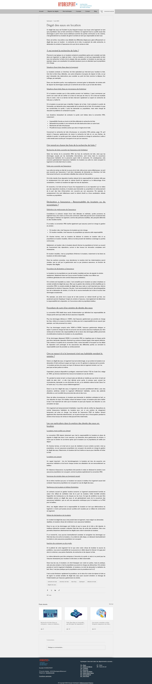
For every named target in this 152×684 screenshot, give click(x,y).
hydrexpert (82, 581)
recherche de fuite (52, 581)
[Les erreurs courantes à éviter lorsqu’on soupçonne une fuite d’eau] (101, 613)
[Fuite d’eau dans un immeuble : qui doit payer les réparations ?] (76, 613)
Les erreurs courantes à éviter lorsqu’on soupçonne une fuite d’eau (101, 623)
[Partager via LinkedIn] (55, 590)
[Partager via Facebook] (47, 590)
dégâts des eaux (52, 584)
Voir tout (111, 604)
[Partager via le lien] (59, 590)
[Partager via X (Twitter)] (51, 590)
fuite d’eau (74, 581)
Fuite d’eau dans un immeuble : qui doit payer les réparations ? (75, 623)
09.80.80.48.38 (50, 673)
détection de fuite (91, 581)
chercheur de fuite (64, 581)
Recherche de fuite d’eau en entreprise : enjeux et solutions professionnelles (50, 623)
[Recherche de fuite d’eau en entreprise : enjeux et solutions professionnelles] (50, 613)
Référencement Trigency (86, 683)
